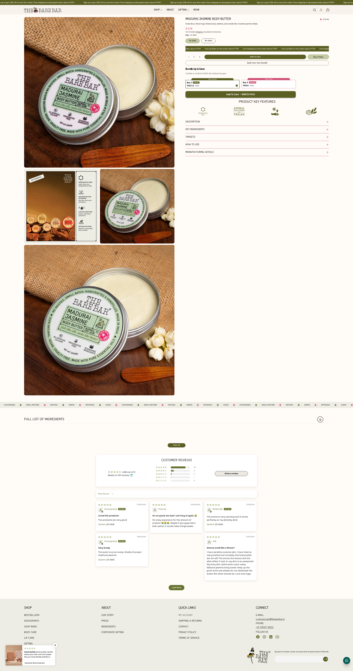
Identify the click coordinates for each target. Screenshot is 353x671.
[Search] (314, 10)
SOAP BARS (30, 626)
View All (176, 445)
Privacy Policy (187, 632)
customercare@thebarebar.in (270, 619)
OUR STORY (107, 615)
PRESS (105, 621)
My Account (186, 615)
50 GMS (208, 40)
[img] (104, 505)
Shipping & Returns (190, 621)
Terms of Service (189, 638)
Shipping (199, 32)
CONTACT (183, 626)
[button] (321, 19)
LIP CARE (29, 638)
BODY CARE (30, 632)
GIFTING (28, 643)
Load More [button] (176, 587)
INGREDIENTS (108, 626)
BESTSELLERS (31, 615)
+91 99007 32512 (264, 627)
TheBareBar (40, 658)
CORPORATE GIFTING (112, 632)
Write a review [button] (231, 473)
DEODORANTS (31, 621)
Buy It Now (318, 57)
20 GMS (192, 40)
